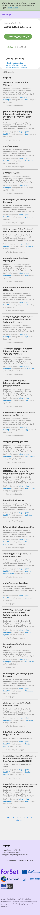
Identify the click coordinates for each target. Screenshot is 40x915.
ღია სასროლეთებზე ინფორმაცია (15, 583)
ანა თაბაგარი (29, 368)
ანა (26, 187)
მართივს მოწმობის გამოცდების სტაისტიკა (18, 527)
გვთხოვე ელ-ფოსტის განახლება (16, 67)
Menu (37, 14)
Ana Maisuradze (30, 246)
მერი (26, 100)
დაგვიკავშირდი (6, 850)
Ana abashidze (29, 661)
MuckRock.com (13, 8)
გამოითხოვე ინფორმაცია (18, 37)
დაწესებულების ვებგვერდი (14, 63)
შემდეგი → (20, 820)
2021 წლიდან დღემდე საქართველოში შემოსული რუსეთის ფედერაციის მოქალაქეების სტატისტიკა (17, 351)
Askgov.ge (6, 14)
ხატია (27, 337)
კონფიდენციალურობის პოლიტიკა (12, 852)
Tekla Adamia (29, 691)
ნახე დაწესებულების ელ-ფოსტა (16, 65)
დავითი (27, 598)
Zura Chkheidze (30, 161)
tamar (27, 275)
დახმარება (17, 850)
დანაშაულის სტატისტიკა (12, 173)
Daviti (26, 400)
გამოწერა (10, 47)
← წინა (7, 818)
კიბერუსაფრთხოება (10, 146)
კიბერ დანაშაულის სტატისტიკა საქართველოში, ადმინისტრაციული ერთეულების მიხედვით (16, 383)
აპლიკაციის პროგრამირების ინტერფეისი (14, 855)
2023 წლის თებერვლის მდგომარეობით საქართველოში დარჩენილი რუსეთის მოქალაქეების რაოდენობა (18, 319)
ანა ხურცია (28, 515)
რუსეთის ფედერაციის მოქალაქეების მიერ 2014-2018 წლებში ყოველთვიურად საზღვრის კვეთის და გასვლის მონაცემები (18, 471)
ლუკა (26, 430)
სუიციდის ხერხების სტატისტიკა (14, 500)
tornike (27, 305)
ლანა (26, 217)
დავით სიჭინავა (30, 488)
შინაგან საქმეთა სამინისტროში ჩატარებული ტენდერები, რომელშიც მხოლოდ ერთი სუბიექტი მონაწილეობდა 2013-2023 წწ (19, 758)
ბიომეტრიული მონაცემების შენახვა (16, 442)
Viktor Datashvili (30, 456)
